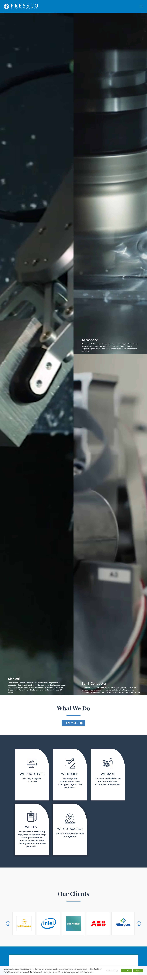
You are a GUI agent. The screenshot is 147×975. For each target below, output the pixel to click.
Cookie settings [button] (112, 970)
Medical (14, 679)
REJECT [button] (138, 970)
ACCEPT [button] (126, 970)
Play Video (71, 722)
